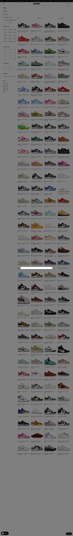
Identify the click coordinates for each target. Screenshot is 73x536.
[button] (69, 534)
